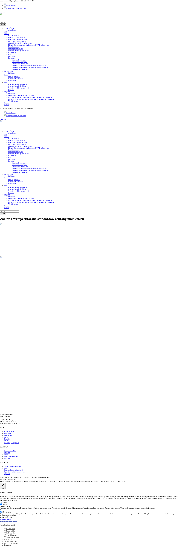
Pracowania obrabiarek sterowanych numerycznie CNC (30, 67)
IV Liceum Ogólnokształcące (17, 41)
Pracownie (11, 58)
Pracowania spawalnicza (20, 69)
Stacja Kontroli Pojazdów (12, 466)
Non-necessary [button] (5, 510)
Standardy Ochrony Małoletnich (18, 50)
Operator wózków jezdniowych (18, 88)
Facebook (3, 12)
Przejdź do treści (5, 519)
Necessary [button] (3, 502)
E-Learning (12, 52)
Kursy (6, 82)
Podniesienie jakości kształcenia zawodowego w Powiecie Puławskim (31, 99)
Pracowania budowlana (20, 64)
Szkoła (6, 34)
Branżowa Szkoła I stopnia (17, 37)
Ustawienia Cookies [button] (107, 481)
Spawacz (11, 90)
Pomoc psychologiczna (15, 49)
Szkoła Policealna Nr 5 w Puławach (20, 43)
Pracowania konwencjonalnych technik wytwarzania (29, 65)
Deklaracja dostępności (11, 443)
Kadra (10, 54)
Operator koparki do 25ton (17, 86)
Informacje (11, 56)
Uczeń (6, 75)
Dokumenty (12, 80)
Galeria (6, 103)
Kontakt (6, 105)
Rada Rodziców (13, 47)
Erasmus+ (11, 93)
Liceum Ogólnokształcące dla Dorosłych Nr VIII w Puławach (28, 45)
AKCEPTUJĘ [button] (121, 481)
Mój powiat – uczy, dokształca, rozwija (21, 95)
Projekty (7, 92)
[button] (8, 521)
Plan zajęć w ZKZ (14, 77)
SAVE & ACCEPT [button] (6, 517)
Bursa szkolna (8, 71)
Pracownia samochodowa (20, 60)
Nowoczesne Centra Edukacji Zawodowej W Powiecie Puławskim (30, 97)
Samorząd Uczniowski (15, 78)
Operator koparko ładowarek (17, 84)
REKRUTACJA (13, 36)
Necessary (5, 504)
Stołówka (11, 73)
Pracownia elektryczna (19, 62)
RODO (6, 441)
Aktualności (12, 30)
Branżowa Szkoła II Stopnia (17, 39)
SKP (5, 32)
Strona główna (9, 28)
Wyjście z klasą (13, 101)
